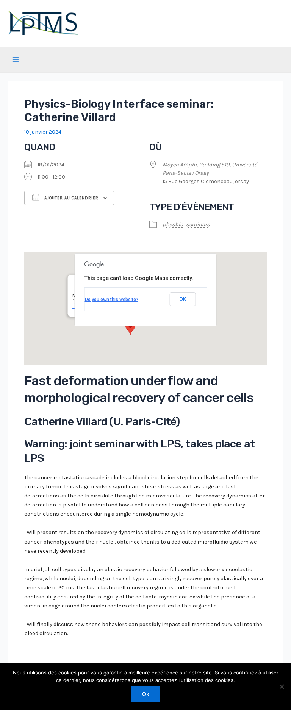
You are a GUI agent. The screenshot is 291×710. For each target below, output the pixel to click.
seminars (198, 224)
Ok (145, 694)
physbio (173, 224)
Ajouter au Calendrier (71, 198)
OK (182, 299)
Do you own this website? (111, 299)
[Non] (281, 686)
